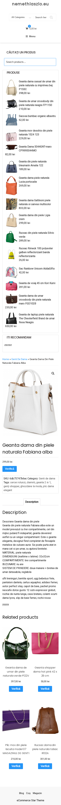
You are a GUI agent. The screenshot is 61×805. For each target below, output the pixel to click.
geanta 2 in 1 (43, 482)
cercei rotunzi (18, 482)
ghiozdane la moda (31, 486)
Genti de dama (19, 359)
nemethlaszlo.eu (30, 4)
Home (5, 359)
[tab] (31, 501)
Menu (32, 36)
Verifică (9, 468)
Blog (21, 793)
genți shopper (11, 486)
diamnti (31, 482)
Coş (28, 793)
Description (31, 501)
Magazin (37, 793)
